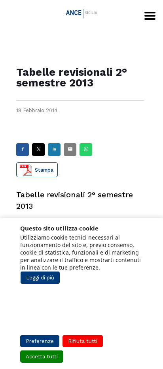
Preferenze (40, 341)
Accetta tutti (42, 357)
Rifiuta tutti (82, 341)
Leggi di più (40, 278)
